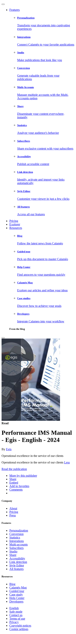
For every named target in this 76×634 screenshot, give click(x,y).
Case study (16, 594)
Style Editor (16, 565)
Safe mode (15, 611)
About (13, 508)
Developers (16, 601)
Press (12, 515)
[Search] (3, 337)
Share (12, 555)
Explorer (14, 224)
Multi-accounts (18, 544)
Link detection (18, 562)
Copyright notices (20, 625)
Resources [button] (15, 228)
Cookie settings (18, 629)
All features (16, 569)
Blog (12, 584)
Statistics (14, 537)
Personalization (18, 530)
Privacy (14, 622)
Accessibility (17, 558)
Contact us (15, 615)
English (14, 608)
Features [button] (14, 9)
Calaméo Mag (18, 587)
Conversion (16, 534)
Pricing (13, 221)
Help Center (16, 598)
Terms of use (17, 618)
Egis (8, 449)
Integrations (16, 541)
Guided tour (16, 591)
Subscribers (16, 548)
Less (67, 462)
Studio (13, 551)
